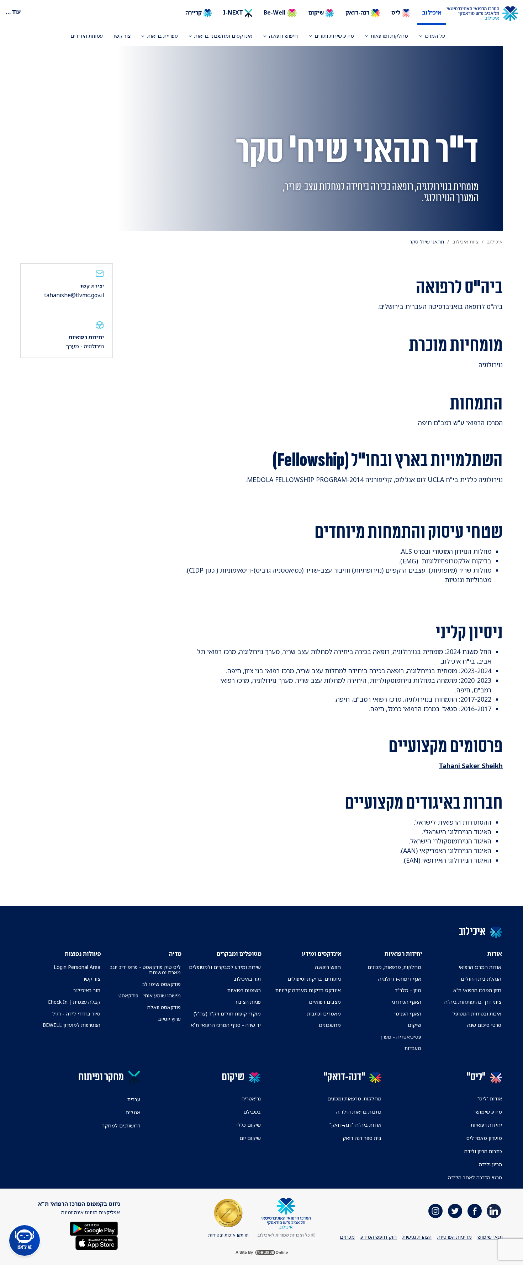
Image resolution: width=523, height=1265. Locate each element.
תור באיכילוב (247, 978)
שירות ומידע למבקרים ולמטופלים (225, 967)
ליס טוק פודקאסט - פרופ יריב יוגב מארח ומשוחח (145, 970)
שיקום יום (250, 1138)
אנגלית (133, 1112)
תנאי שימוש (490, 1236)
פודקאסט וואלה (164, 1007)
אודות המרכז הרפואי (480, 967)
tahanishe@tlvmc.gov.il (74, 295)
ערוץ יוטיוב (169, 1018)
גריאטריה (251, 1098)
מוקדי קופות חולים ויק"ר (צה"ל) (227, 1013)
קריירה (194, 12)
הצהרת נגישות (417, 1236)
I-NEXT (233, 12)
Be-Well (275, 12)
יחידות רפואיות (486, 1124)
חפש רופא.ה (328, 967)
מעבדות (413, 1048)
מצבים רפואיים (325, 1001)
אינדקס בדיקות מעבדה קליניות (308, 990)
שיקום (316, 12)
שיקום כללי (248, 1124)
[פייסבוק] (474, 1211)
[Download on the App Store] (96, 1242)
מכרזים (347, 1236)
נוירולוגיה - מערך (85, 346)
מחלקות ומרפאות (389, 35)
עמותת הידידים (86, 35)
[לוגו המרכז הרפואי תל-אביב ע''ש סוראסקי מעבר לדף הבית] (487, 14)
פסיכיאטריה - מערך (400, 1036)
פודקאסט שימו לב (161, 984)
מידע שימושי (488, 1111)
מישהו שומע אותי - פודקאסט (149, 995)
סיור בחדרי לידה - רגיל (76, 1013)
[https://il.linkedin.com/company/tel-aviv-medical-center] (494, 1211)
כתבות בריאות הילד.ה (358, 1111)
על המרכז (435, 35)
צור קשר (122, 35)
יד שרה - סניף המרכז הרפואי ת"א (226, 1025)
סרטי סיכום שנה (484, 1025)
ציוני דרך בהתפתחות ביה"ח (472, 1001)
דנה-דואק (358, 12)
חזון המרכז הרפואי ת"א (477, 990)
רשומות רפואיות (244, 990)
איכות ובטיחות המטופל (477, 1013)
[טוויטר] (455, 1211)
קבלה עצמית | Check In (74, 1001)
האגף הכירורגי (406, 1001)
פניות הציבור (248, 1001)
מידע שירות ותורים (334, 35)
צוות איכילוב (466, 241)
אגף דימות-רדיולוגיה (399, 978)
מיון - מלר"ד (408, 990)
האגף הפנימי (407, 1013)
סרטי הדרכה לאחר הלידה (475, 1177)
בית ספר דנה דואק (362, 1138)
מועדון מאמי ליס (484, 1138)
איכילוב (432, 12)
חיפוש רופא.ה (283, 35)
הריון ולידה (490, 1164)
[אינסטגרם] (435, 1211)
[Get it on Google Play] (94, 1228)
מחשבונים (330, 1025)
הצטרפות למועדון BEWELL (71, 1025)
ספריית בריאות (162, 35)
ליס (396, 12)
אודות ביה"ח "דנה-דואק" (355, 1124)
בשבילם (252, 1111)
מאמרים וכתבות (324, 1013)
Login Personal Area (77, 967)
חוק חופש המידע (378, 1236)
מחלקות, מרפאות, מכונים (394, 967)
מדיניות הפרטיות (454, 1236)
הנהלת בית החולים (481, 978)
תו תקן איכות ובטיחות (228, 1235)
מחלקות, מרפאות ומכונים (354, 1098)
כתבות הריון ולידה (483, 1151)
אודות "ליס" (489, 1098)
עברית (133, 1099)
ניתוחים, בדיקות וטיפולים (314, 978)
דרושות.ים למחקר (121, 1125)
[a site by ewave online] (261, 1252)
